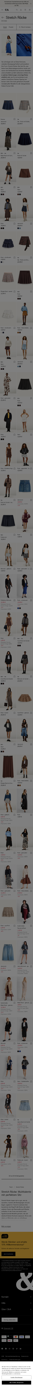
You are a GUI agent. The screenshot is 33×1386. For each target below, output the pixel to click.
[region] (16, 1373)
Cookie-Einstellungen (17, 1377)
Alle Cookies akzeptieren (16, 1382)
